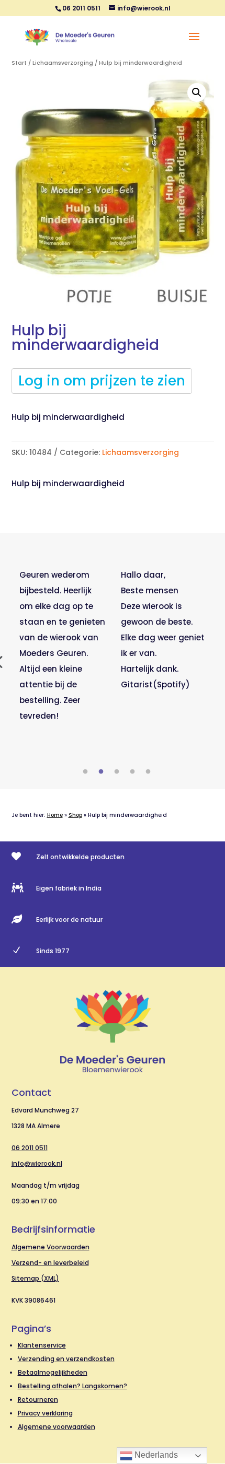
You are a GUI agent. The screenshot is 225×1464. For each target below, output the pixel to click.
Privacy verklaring (45, 1413)
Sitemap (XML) (35, 1278)
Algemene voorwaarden (56, 1426)
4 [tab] (132, 772)
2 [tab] (101, 772)
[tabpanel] (62, 645)
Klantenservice (42, 1345)
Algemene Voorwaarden (50, 1247)
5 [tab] (148, 772)
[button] (196, 92)
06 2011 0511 (30, 1147)
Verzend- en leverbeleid (50, 1262)
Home (55, 815)
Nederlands (155, 1454)
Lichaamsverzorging (62, 63)
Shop (75, 815)
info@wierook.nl (37, 1163)
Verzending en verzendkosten (66, 1358)
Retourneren (38, 1399)
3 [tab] (116, 772)
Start (19, 63)
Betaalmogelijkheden (52, 1372)
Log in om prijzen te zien (101, 380)
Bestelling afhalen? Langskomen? (72, 1385)
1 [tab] (85, 772)
